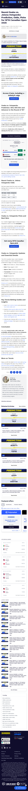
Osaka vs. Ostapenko (12, 86)
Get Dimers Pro (12, 2)
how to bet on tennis (12, 305)
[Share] (20, 372)
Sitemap (16, 755)
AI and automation (6, 336)
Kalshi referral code (7, 707)
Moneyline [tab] (17, 142)
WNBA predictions (7, 700)
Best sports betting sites (8, 721)
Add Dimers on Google (14, 31)
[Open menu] (25, 2)
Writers (3, 753)
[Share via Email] (11, 372)
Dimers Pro (14, 76)
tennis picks (18, 227)
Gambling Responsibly (6, 758)
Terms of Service (5, 755)
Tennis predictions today (8, 709)
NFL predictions (6, 703)
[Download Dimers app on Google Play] (5, 742)
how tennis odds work (9, 307)
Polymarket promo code (8, 705)
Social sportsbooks (7, 727)
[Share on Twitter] (14, 372)
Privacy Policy (17, 753)
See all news (14, 689)
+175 (20, 154)
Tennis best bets (6, 711)
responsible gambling (8, 347)
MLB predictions (6, 702)
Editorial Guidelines (19, 758)
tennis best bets (5, 229)
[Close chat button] (26, 785)
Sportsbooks (9, 504)
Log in (6, 2)
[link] (2, 748)
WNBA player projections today (10, 715)
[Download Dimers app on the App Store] (5, 739)
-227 (20, 150)
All (3, 504)
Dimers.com (4, 283)
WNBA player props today (9, 717)
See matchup (14, 161)
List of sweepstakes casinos (9, 725)
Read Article (14, 435)
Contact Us (17, 751)
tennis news (17, 362)
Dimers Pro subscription (8, 713)
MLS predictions (6, 698)
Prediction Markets (18, 504)
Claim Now (11, 527)
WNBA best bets (6, 719)
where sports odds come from (16, 309)
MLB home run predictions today (10, 723)
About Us (3, 751)
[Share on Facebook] (17, 372)
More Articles (22, 406)
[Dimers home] (2, 2)
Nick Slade (14, 36)
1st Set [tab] (23, 142)
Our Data (3, 760)
